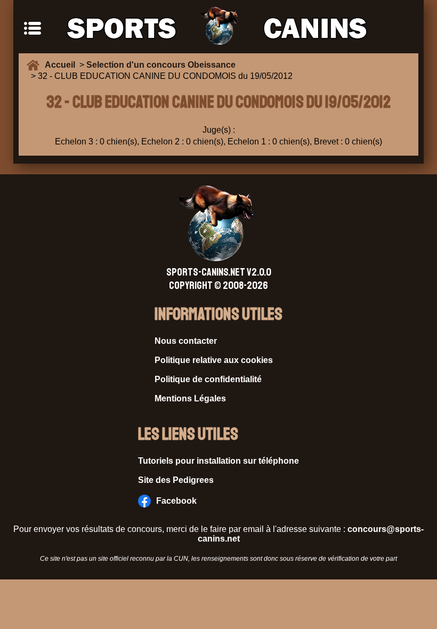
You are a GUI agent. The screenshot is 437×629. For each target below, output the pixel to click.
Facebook (176, 500)
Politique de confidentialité (208, 379)
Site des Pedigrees (176, 480)
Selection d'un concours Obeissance (161, 64)
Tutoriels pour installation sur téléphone (218, 460)
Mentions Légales (190, 398)
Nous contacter (186, 340)
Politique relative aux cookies (214, 360)
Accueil (62, 64)
